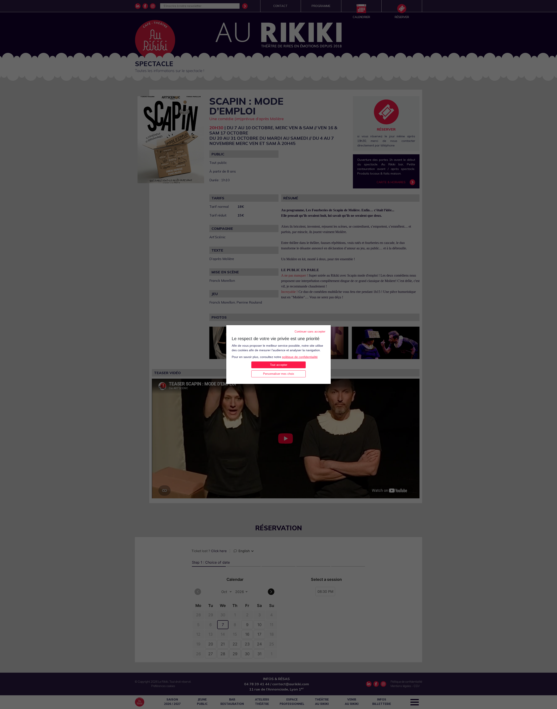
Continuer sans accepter (310, 331)
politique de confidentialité (300, 357)
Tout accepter (278, 364)
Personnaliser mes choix (278, 373)
